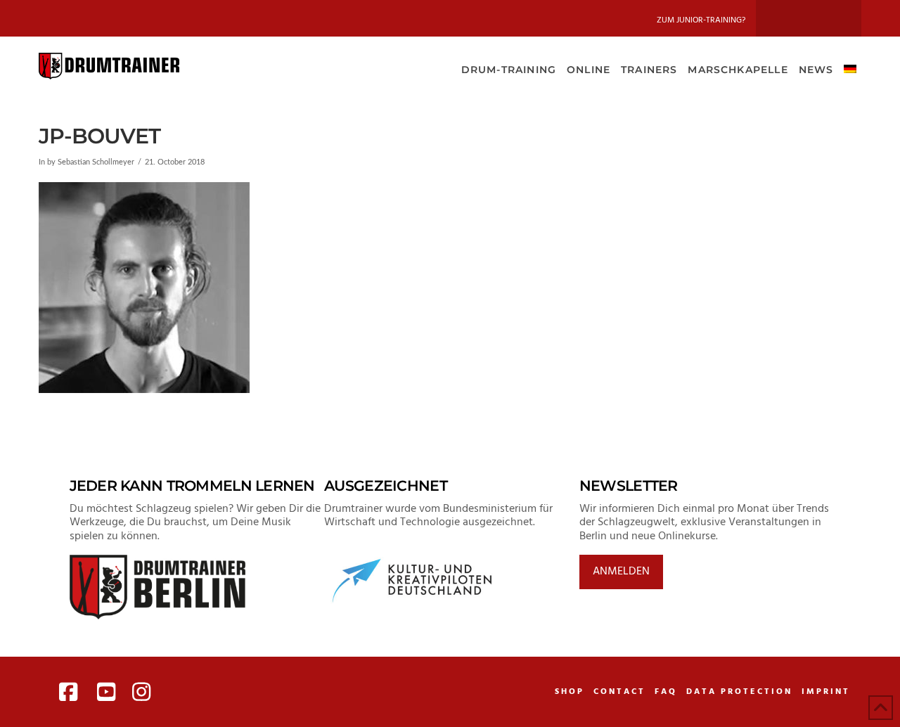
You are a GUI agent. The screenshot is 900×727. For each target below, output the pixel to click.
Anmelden (621, 571)
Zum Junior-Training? (701, 20)
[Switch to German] (849, 68)
